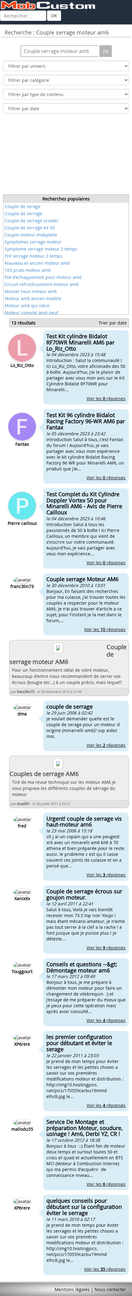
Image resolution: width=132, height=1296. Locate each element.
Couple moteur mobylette (31, 235)
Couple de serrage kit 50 (30, 228)
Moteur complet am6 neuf (31, 313)
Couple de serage (23, 206)
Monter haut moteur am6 (31, 291)
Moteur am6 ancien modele (33, 298)
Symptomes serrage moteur (33, 242)
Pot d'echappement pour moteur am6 (43, 277)
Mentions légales (72, 1289)
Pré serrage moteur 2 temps (33, 256)
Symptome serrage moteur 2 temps (41, 249)
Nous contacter (110, 1289)
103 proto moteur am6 (28, 270)
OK (54, 15)
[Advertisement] (66, 155)
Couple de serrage (23, 213)
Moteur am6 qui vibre (27, 305)
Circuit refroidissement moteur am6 (42, 284)
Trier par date (113, 323)
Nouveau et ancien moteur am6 (37, 263)
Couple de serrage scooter (32, 220)
